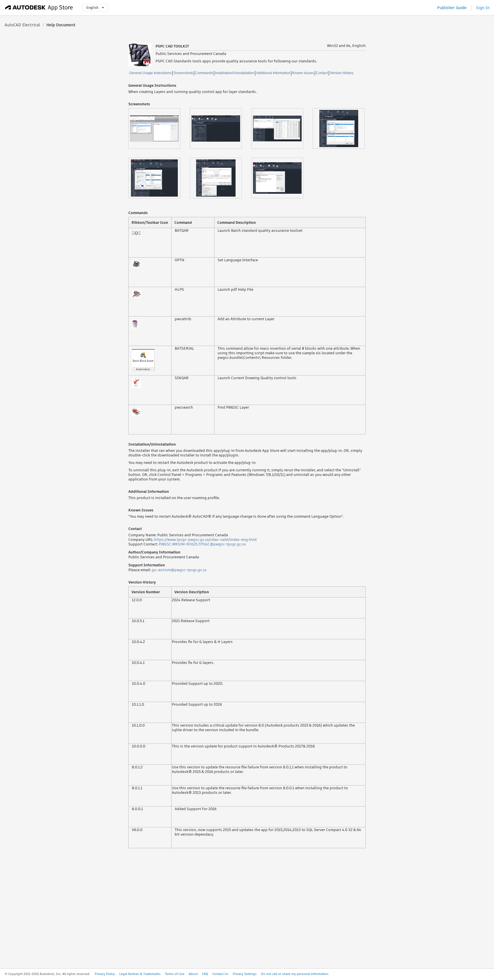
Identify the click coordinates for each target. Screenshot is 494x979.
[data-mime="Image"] (159, 128)
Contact (322, 73)
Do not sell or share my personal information (294, 974)
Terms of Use (174, 974)
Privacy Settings (245, 974)
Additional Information (273, 73)
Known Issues (303, 73)
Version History (341, 73)
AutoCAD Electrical (22, 25)
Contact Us (220, 974)
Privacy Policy (105, 974)
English (92, 7)
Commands (204, 73)
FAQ (205, 974)
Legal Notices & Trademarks (140, 974)
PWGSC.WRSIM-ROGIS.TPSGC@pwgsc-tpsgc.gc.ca (202, 544)
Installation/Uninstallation (234, 73)
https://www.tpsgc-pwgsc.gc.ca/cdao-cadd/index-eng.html (205, 539)
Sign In (482, 8)
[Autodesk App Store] (39, 7)
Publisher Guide (452, 8)
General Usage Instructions (150, 73)
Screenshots (183, 73)
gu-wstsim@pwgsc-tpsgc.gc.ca (179, 570)
